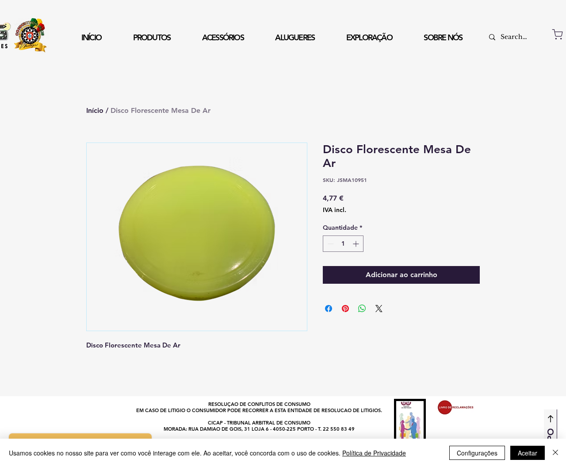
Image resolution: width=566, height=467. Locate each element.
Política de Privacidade (374, 452)
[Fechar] (555, 453)
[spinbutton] (343, 243)
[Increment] (356, 243)
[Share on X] (379, 308)
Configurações (477, 452)
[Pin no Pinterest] (345, 308)
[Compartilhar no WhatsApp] (362, 308)
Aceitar (527, 452)
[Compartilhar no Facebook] (328, 308)
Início (94, 110)
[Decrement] (329, 243)
